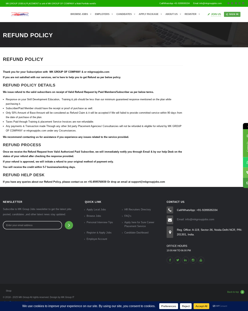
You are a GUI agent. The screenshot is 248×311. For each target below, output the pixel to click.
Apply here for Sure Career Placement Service (139, 224)
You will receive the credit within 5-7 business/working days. (39, 167)
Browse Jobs (79, 14)
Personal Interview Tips (100, 222)
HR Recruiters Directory (137, 209)
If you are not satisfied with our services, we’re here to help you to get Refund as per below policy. (62, 77)
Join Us (216, 14)
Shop (8, 290)
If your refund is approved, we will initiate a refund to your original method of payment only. (58, 161)
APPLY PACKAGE (148, 14)
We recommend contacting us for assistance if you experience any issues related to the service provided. (66, 137)
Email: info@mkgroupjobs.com (195, 219)
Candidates (124, 14)
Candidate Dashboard (136, 232)
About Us (171, 14)
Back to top (233, 292)
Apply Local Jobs (96, 209)
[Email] (243, 183)
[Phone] (243, 173)
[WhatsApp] (243, 162)
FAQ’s (127, 215)
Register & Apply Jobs (99, 232)
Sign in (234, 14)
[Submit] (69, 225)
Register (190, 14)
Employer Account (97, 239)
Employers (102, 14)
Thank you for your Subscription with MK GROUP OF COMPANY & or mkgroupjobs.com (56, 71)
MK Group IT (67, 297)
